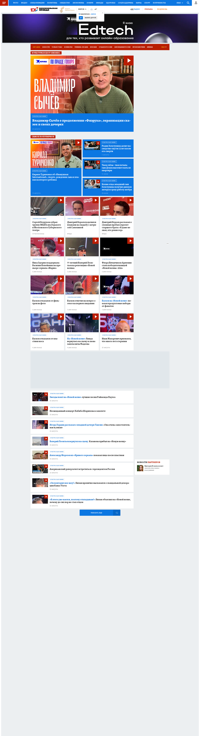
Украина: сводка (81, 47)
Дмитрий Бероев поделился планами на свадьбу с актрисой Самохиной (82, 225)
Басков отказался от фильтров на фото (46, 302)
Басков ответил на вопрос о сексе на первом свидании (81, 302)
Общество (65, 3)
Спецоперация (37, 3)
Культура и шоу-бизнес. (40, 116)
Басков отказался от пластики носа (45, 340)
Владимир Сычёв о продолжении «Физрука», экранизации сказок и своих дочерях (81, 122)
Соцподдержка (125, 3)
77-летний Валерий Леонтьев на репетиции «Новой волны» (81, 265)
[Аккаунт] (196, 3)
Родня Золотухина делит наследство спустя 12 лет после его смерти (116, 149)
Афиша (150, 47)
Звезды (99, 3)
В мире (90, 3)
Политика (52, 3)
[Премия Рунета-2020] (66, 9)
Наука (138, 3)
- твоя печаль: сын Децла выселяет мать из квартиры (116, 168)
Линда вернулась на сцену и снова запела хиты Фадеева (81, 341)
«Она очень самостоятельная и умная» (90, 426)
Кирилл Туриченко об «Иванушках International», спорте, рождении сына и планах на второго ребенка (55, 177)
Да (81, 17)
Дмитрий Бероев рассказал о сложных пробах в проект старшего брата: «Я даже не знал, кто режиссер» (117, 226)
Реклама (149, 9)
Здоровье (110, 3)
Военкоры (68, 47)
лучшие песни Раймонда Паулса (82, 397)
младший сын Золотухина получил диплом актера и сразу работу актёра (117, 187)
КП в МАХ (93, 47)
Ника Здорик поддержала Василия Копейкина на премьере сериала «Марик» (46, 265)
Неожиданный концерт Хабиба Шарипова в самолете (78, 411)
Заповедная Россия (122, 47)
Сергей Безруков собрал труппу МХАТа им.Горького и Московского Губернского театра (47, 226)
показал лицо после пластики (87, 455)
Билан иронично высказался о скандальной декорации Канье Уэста (90, 484)
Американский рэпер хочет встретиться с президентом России (82, 469)
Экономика (78, 3)
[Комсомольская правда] (44, 9)
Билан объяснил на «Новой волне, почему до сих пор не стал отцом (90, 500)
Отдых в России (105, 47)
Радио (137, 9)
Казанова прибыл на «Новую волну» (88, 441)
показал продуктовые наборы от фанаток (116, 303)
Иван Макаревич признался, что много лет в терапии (116, 340)
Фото (15, 3)
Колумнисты (159, 3)
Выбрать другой (90, 17)
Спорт (147, 3)
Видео (24, 3)
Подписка (162, 9)
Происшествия (139, 47)
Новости (46, 47)
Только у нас (57, 47)
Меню (4, 3)
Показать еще (96, 513)
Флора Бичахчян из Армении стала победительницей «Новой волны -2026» (117, 265)
